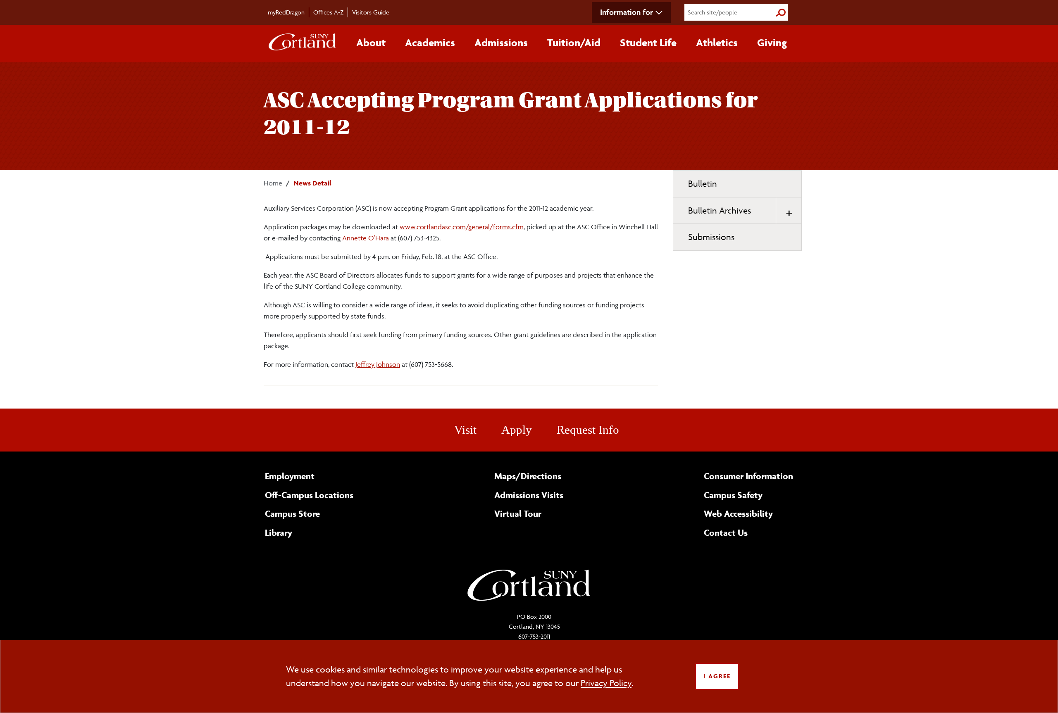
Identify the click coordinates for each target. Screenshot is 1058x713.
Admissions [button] (501, 42)
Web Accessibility (738, 513)
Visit (465, 429)
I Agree (717, 676)
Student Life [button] (648, 42)
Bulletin (702, 183)
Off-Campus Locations (309, 495)
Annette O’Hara (365, 238)
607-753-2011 (534, 636)
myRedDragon (286, 12)
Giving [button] (772, 42)
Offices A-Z (328, 12)
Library (278, 532)
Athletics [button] (717, 42)
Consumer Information (748, 476)
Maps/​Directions (527, 476)
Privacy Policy (606, 683)
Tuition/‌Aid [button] (573, 42)
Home (273, 183)
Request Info (588, 429)
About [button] (371, 42)
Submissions (711, 236)
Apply (516, 429)
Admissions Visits (528, 495)
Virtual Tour (517, 513)
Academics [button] (430, 42)
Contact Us (726, 532)
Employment (290, 476)
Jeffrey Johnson (377, 364)
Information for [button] (626, 12)
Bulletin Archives (719, 210)
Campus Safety (733, 495)
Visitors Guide (370, 12)
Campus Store (292, 513)
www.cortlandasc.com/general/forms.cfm (462, 227)
